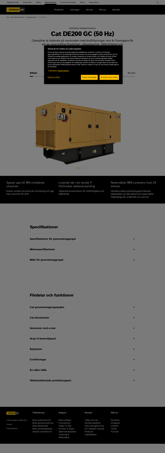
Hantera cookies (54, 77)
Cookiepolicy (52, 71)
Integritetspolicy (63, 71)
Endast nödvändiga (89, 77)
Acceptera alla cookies (109, 77)
